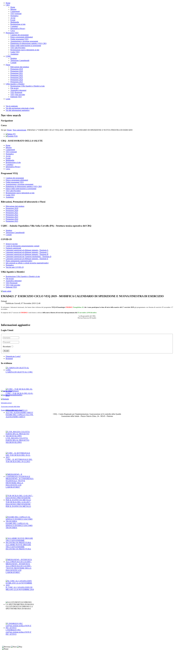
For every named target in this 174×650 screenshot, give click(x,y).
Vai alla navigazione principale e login (20, 108)
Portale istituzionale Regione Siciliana (11, 410)
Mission (13, 9)
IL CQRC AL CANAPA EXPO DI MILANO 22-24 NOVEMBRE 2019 (20, 588)
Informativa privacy (6, 403)
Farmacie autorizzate (13, 248)
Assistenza (14, 54)
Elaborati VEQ (16, 97)
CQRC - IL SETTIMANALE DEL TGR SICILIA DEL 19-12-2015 (19, 460)
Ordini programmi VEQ (19, 39)
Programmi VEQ (12, 33)
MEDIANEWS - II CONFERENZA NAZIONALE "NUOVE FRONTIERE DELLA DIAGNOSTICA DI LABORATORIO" (19, 483)
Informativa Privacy (17, 28)
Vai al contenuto (12, 106)
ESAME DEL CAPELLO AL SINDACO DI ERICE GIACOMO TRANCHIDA (19, 525)
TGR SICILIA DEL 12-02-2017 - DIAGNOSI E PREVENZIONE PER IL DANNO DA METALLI (18, 504)
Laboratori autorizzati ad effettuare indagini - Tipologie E (27, 259)
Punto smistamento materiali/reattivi (19, 261)
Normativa (14, 16)
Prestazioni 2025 (16, 82)
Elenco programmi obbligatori (21, 37)
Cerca (12, 31)
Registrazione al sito (17, 24)
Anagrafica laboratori (18, 90)
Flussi (8, 65)
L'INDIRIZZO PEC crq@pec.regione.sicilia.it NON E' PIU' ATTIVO (18, 632)
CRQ (8, 5)
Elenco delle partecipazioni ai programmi (25, 46)
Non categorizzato (19, 130)
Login (8, 99)
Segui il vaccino (12, 244)
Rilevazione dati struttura (19, 67)
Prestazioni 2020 (16, 71)
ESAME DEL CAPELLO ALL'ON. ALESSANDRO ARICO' (19, 416)
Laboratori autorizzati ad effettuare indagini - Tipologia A (27, 250)
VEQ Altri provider (17, 95)
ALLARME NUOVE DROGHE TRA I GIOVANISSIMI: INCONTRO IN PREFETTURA (18, 547)
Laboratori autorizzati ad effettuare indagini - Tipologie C (27, 252)
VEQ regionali (15, 14)
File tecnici (14, 88)
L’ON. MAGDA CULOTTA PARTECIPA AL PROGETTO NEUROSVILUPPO (17, 440)
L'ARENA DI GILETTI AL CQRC (19, 372)
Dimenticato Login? (13, 356)
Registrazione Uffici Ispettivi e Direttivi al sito (27, 86)
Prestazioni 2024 (16, 80)
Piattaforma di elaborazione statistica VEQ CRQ (28, 43)
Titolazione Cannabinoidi (19, 60)
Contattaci (14, 26)
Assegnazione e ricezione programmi (24, 41)
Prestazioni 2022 (16, 75)
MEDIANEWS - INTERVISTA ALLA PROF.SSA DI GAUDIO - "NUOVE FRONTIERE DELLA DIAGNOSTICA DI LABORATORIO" (19, 568)
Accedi (6, 351)
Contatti (13, 63)
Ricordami (7, 347)
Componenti (15, 11)
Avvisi (12, 18)
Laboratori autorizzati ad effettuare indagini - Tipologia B (27, 254)
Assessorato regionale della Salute (10, 406)
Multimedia (14, 22)
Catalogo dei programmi (19, 35)
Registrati (9, 359)
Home (8, 3)
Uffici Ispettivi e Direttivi (15, 84)
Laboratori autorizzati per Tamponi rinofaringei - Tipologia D (28, 257)
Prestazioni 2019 (16, 69)
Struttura (13, 58)
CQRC (8, 56)
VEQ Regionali (16, 92)
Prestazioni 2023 (16, 77)
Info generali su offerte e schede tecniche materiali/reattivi (27, 263)
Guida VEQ (15, 52)
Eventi (12, 20)
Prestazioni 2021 (16, 73)
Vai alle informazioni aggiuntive (17, 110)
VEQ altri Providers (17, 48)
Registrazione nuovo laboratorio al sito (24, 50)
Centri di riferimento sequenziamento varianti (22, 246)
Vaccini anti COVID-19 (15, 267)
